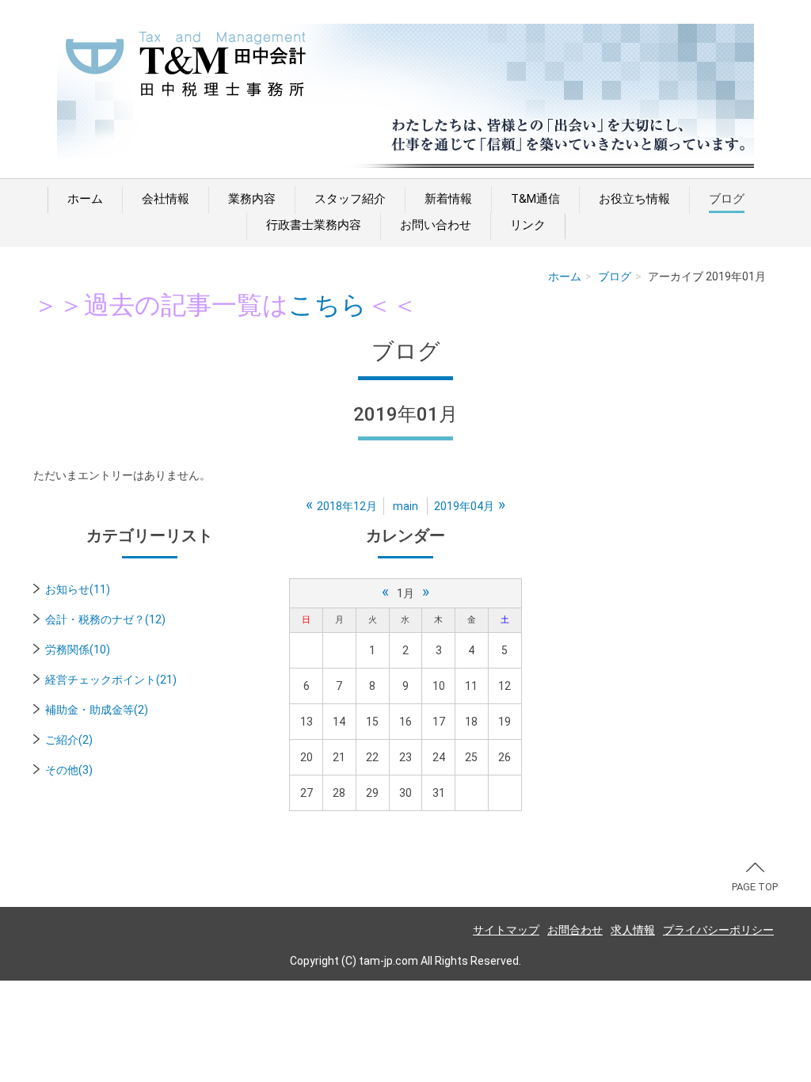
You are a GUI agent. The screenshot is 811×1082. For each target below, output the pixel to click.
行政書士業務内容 (313, 225)
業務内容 (252, 199)
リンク (528, 225)
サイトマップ (506, 930)
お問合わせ (575, 930)
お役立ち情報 (634, 199)
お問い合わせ (435, 225)
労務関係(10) (77, 649)
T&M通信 (535, 199)
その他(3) (69, 770)
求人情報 (633, 930)
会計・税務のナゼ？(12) (105, 619)
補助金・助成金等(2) (96, 709)
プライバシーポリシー (718, 930)
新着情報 (448, 199)
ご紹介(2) (69, 739)
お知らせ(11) (77, 589)
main (405, 506)
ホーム (85, 199)
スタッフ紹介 (350, 199)
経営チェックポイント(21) (111, 679)
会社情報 (165, 199)
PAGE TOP (755, 887)
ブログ (726, 199)
